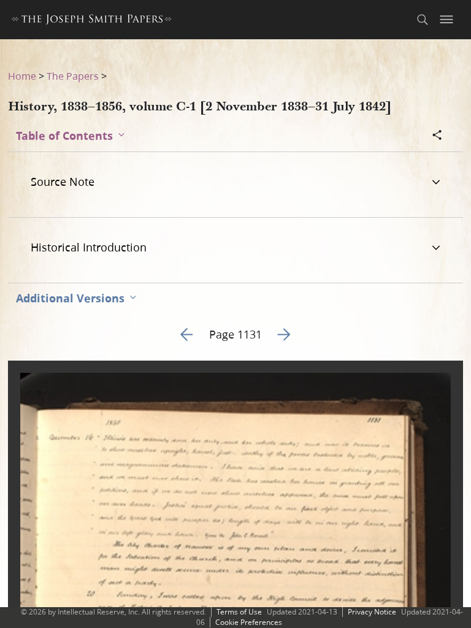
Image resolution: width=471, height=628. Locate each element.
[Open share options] (437, 136)
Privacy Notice (372, 612)
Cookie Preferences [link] (248, 622)
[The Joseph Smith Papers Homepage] (91, 21)
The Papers (73, 76)
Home (22, 76)
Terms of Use (239, 612)
